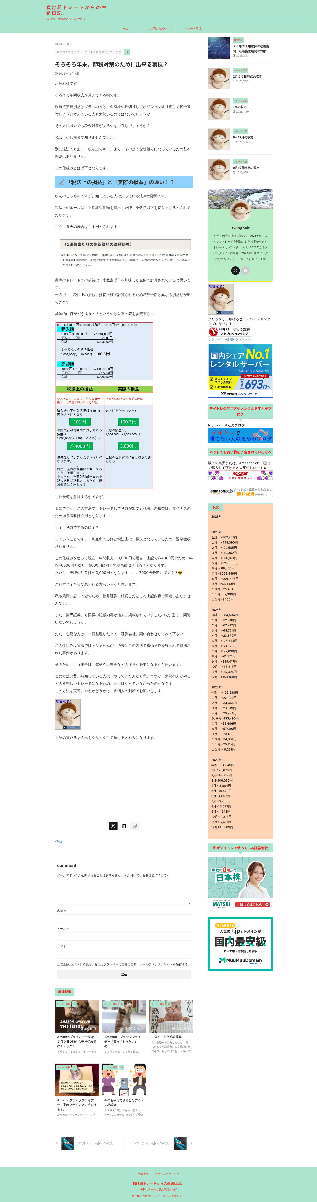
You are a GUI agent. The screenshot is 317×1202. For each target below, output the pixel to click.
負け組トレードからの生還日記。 (158, 1183)
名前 (61, 910)
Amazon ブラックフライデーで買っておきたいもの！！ (122, 1041)
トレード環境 (193, 28)
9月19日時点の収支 (247, 167)
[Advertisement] (124, 776)
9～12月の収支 (244, 137)
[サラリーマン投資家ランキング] (229, 335)
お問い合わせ (158, 28)
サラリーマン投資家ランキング (229, 339)
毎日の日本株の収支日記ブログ (158, 1189)
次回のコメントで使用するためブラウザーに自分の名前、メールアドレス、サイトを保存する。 (126, 964)
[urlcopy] (134, 826)
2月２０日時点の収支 (249, 76)
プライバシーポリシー (166, 1173)
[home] (245, 270)
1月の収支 (241, 107)
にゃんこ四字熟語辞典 (166, 1037)
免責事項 (143, 1173)
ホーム (124, 28)
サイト (61, 946)
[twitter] (113, 826)
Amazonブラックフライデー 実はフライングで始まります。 (76, 1104)
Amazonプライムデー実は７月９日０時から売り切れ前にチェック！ (76, 1041)
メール (63, 928)
